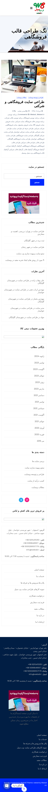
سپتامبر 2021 (38, 408)
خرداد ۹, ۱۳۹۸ (36, 111)
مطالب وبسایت (21, 97)
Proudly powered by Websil (15, 783)
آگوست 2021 (39, 414)
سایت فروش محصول (25, 125)
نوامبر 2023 (39, 362)
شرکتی (36, 128)
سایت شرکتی (19, 121)
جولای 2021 (39, 421)
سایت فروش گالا (38, 125)
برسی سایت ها (38, 461)
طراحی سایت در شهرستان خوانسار (24, 291)
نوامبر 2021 (39, 401)
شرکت (42, 128)
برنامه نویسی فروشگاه (31, 118)
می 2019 (40, 441)
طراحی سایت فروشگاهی (24, 135)
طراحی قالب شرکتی (28, 142)
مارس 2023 (39, 388)
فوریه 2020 (39, 434)
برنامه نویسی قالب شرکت (14, 118)
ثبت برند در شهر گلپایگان (34, 240)
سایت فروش (10, 121)
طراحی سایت (17, 128)
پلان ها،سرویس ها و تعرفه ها (32, 582)
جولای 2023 (39, 375)
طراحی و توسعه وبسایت (35, 97)
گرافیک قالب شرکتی (16, 149)
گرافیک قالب (28, 149)
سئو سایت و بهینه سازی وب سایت (30, 253)
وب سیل (30, 153)
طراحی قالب (40, 142)
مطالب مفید (39, 608)
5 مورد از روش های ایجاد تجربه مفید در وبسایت (24, 260)
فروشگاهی (26, 146)
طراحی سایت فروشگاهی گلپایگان (19, 139)
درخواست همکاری (36, 595)
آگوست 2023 (38, 369)
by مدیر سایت (22, 111)
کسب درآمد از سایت (35, 480)
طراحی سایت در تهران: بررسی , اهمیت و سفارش (27, 232)
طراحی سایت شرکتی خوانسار (24, 132)
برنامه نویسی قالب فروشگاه (34, 121)
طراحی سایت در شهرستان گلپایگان (25, 282)
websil (33, 114)
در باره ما (40, 615)
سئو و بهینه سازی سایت (34, 467)
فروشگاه (33, 146)
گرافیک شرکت (11, 146)
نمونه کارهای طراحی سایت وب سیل (29, 589)
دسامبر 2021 (39, 395)
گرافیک (19, 146)
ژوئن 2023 (39, 382)
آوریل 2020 (39, 428)
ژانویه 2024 (39, 356)
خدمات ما (40, 576)
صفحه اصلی (39, 569)
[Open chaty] (7, 785)
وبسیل (24, 153)
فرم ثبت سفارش (37, 602)
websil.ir (40, 114)
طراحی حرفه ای (27, 128)
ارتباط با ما (39, 622)
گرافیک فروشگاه (38, 149)
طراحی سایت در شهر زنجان (32, 247)
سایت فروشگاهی (11, 125)
